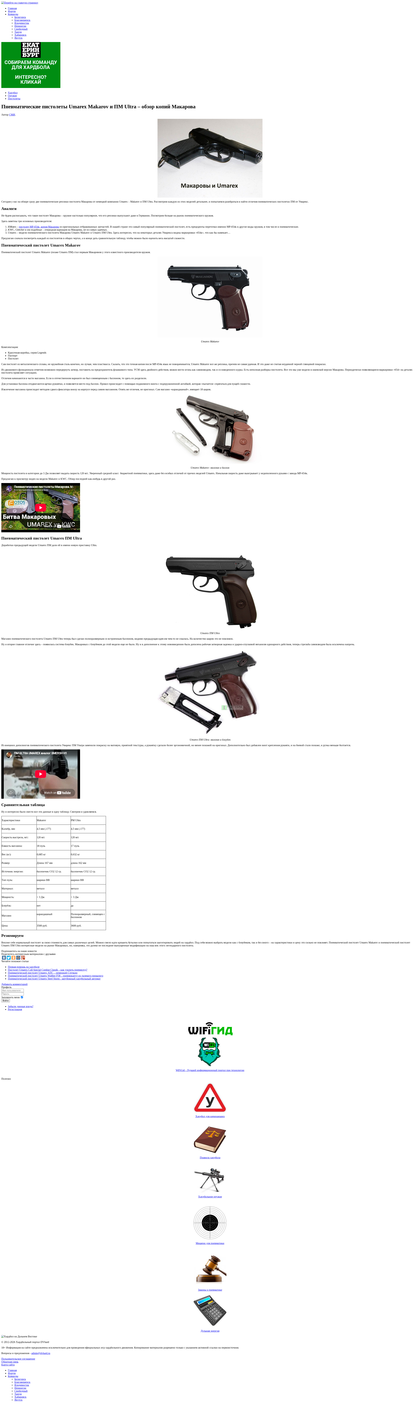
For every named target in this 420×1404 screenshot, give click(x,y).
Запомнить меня (10, 997)
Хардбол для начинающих (210, 1116)
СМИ (12, 114)
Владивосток (21, 23)
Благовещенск (22, 20)
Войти (6, 1000)
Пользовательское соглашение (18, 1358)
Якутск (18, 37)
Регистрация (15, 1009)
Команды (13, 14)
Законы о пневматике (210, 1289)
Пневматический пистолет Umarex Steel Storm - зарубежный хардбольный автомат (54, 978)
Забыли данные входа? (20, 1006)
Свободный (21, 29)
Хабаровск (20, 34)
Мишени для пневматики (210, 1243)
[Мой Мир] (18, 958)
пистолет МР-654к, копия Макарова (39, 226)
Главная (12, 8)
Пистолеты (14, 98)
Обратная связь (9, 1361)
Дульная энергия (210, 1330)
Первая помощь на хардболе (24, 966)
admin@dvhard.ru (40, 1353)
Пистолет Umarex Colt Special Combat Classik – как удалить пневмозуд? (47, 969)
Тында (18, 32)
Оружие (12, 95)
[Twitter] (9, 958)
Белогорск (20, 17)
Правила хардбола (210, 1157)
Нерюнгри (20, 26)
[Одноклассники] (13, 958)
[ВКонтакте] (4, 958)
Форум (12, 11)
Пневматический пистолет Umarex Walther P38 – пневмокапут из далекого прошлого (55, 975)
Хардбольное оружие (210, 1196)
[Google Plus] (23, 958)
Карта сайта (8, 1364)
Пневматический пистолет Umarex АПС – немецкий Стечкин (42, 972)
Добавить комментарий (14, 984)
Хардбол (13, 92)
